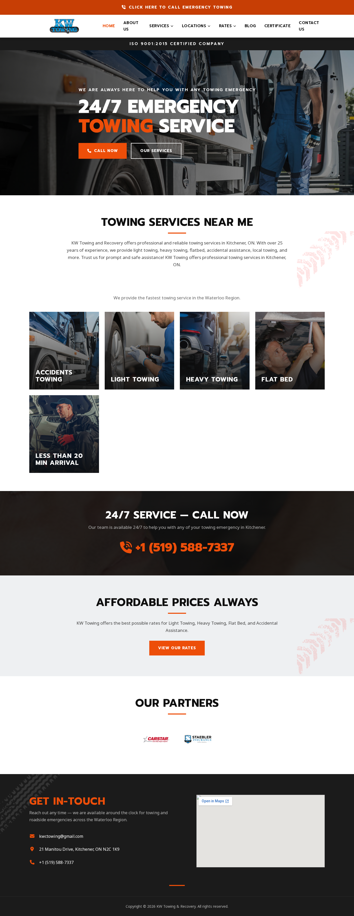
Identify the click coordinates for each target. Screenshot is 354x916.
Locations (194, 26)
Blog (250, 26)
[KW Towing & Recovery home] (64, 26)
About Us (131, 26)
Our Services (156, 151)
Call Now (106, 151)
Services (159, 26)
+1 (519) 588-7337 (185, 547)
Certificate (277, 26)
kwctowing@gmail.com (61, 836)
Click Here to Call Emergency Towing (180, 7)
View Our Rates (177, 648)
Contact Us (309, 26)
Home (109, 26)
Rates (225, 26)
